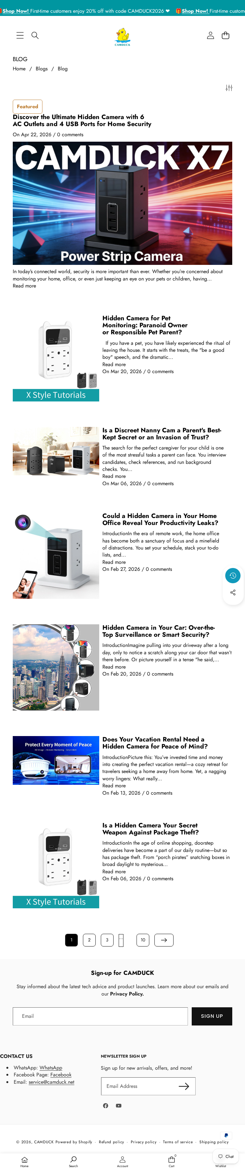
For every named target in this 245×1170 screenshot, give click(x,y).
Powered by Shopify (74, 1142)
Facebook (60, 1074)
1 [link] (71, 940)
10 (143, 940)
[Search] (35, 35)
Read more (24, 285)
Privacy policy (144, 1142)
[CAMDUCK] (122, 35)
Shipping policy (214, 1142)
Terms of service (178, 1142)
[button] (225, 35)
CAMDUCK (44, 1142)
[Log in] (210, 35)
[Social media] (233, 592)
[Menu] (20, 35)
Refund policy (111, 1142)
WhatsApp (51, 1067)
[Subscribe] (184, 1086)
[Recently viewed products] (233, 575)
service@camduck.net (51, 1082)
